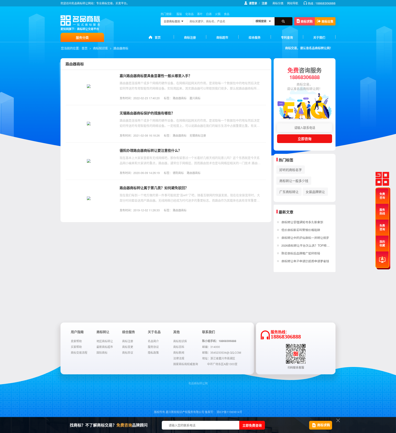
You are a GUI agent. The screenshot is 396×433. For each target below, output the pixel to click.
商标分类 (277, 3)
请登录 (253, 3)
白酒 (209, 14)
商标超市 (222, 37)
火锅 (217, 14)
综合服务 (255, 37)
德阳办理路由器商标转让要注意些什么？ (151, 150)
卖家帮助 (76, 341)
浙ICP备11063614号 (229, 412)
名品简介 (153, 341)
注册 (264, 3)
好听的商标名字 (290, 169)
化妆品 (189, 14)
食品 (226, 14)
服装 (179, 14)
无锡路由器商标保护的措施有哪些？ (147, 113)
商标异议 (127, 352)
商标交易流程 (79, 352)
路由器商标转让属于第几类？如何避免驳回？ (154, 187)
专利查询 (287, 37)
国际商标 (101, 352)
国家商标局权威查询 (185, 364)
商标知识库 (100, 48)
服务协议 (153, 347)
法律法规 (178, 358)
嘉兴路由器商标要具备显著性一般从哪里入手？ (156, 75)
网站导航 (292, 3)
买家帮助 (76, 347)
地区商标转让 (104, 341)
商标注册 (190, 37)
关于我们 (319, 37)
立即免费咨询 (252, 425)
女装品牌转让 (315, 191)
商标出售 (327, 21)
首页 (158, 37)
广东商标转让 (289, 191)
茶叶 (200, 14)
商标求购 (307, 21)
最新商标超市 (104, 347)
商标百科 (178, 347)
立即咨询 (304, 138)
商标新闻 (178, 352)
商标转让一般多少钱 (293, 180)
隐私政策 (153, 352)
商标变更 (127, 347)
